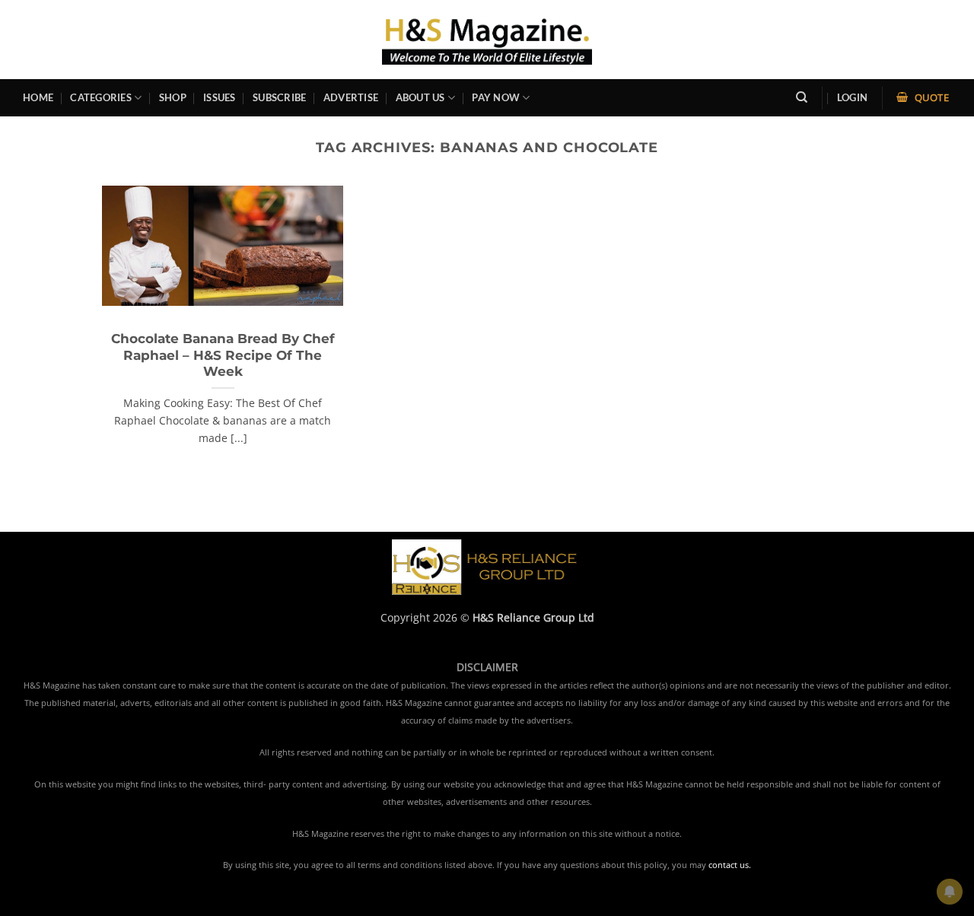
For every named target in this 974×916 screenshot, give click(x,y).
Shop (172, 97)
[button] (852, 97)
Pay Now (496, 97)
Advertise (350, 97)
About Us (420, 97)
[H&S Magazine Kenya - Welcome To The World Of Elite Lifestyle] (487, 39)
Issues (219, 97)
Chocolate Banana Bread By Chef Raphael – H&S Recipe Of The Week (223, 355)
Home (38, 97)
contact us (728, 865)
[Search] (801, 97)
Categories (101, 97)
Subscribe (279, 97)
